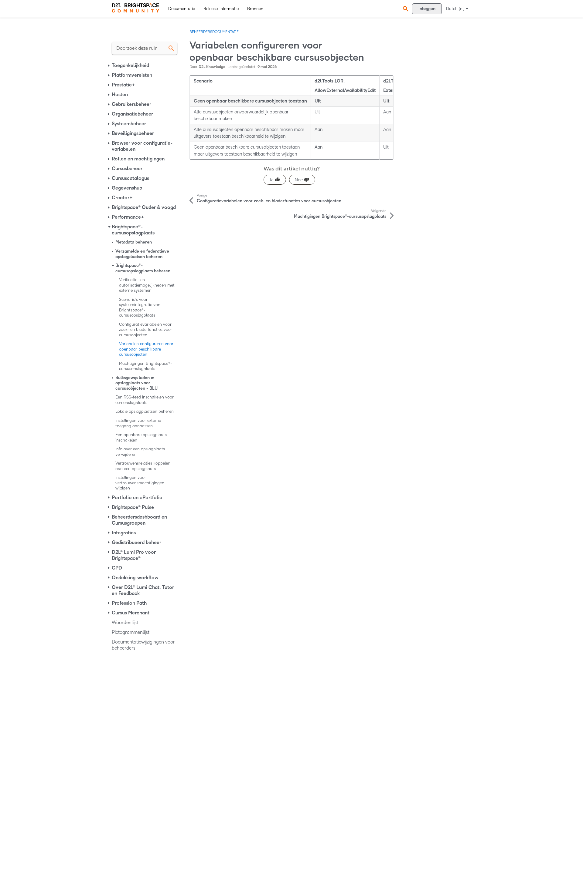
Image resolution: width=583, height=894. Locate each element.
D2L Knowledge (212, 67)
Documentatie (181, 8)
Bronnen (255, 8)
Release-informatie (221, 8)
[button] (404, 8)
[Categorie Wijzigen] (109, 65)
